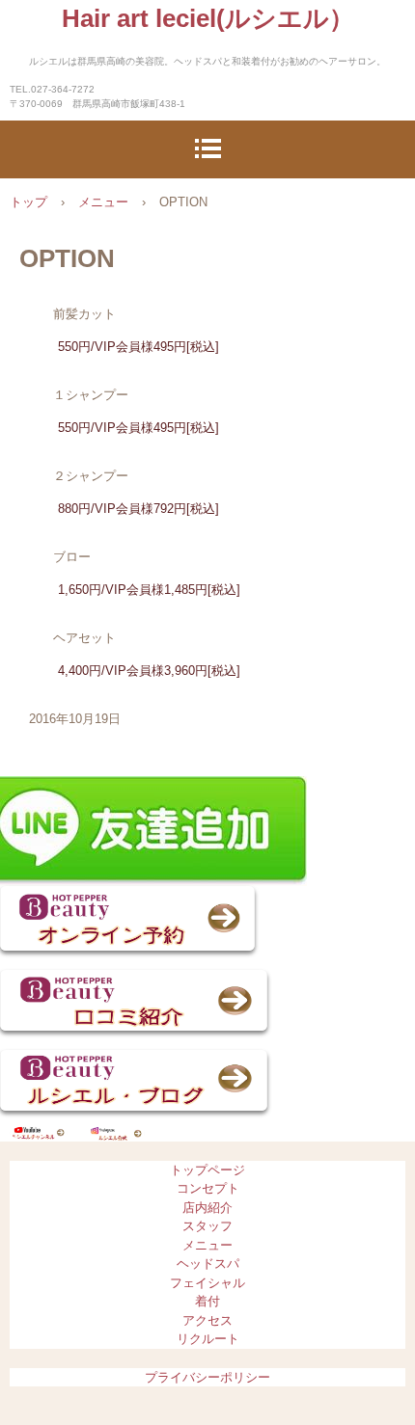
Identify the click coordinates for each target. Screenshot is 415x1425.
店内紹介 (207, 1207)
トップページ (207, 1170)
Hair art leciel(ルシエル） (208, 18)
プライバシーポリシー (207, 1377)
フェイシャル (207, 1283)
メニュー (103, 202)
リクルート (208, 1338)
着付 (207, 1301)
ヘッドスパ (208, 1263)
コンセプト (208, 1188)
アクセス (207, 1320)
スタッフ (207, 1226)
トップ (28, 202)
